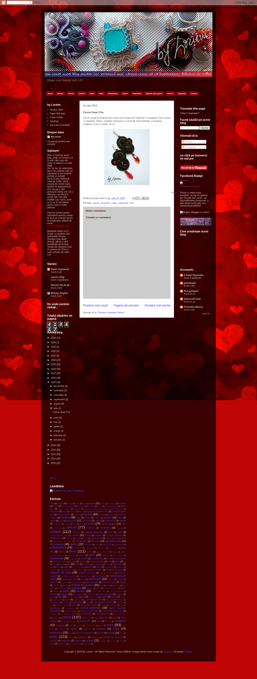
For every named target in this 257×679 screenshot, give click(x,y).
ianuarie (58, 439)
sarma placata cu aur (112, 611)
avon (65, 511)
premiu (123, 597)
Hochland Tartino (60, 562)
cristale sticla (56, 538)
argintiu (77, 509)
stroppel (62, 629)
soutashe (60, 625)
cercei (96, 203)
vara (121, 641)
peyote (64, 594)
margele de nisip (60, 572)
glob (92, 555)
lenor (58, 567)
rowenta (120, 602)
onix (108, 585)
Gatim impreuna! (60, 269)
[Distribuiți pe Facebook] (144, 198)
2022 (53, 351)
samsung (113, 605)
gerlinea (71, 555)
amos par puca (68, 506)
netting (122, 582)
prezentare (57, 600)
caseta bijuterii (108, 523)
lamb (107, 564)
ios (125, 562)
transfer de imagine (112, 637)
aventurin (54, 511)
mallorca (80, 570)
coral (119, 532)
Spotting (54, 121)
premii (114, 597)
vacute (113, 641)
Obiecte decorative (154, 94)
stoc (110, 625)
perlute (80, 591)
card (81, 524)
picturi (52, 597)
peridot (56, 591)
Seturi (125, 94)
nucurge (56, 585)
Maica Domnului (66, 570)
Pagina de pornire (126, 305)
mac (90, 567)
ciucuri (119, 528)
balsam (73, 511)
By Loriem (184, 180)
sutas (114, 203)
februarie (58, 435)
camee (122, 520)
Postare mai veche (157, 305)
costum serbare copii (58, 535)
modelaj (64, 582)
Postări (188, 141)
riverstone (77, 602)
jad (68, 564)
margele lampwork (68, 576)
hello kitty (73, 559)
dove (97, 545)
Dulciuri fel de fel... (61, 285)
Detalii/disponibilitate (190, 205)
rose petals (107, 602)
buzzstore (71, 520)
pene (123, 588)
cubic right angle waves (62, 541)
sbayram (167, 651)
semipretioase (102, 614)
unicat (89, 640)
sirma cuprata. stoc (69, 621)
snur (99, 621)
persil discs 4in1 (99, 591)
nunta (65, 585)
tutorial (78, 641)
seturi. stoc (86, 618)
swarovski (123, 203)
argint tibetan (64, 509)
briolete (97, 518)
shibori (105, 617)
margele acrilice (94, 570)
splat (71, 625)
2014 (53, 445)
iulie (56, 408)
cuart (85, 538)
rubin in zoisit (62, 605)
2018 (53, 369)
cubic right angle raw (116, 538)
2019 (53, 364)
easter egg (119, 545)
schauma (53, 614)
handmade (56, 558)
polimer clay (93, 597)
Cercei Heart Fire (61, 412)
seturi (66, 617)
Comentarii (190, 147)
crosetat (69, 538)
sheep (96, 618)
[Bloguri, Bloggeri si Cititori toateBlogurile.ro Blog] (194, 212)
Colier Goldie (56, 117)
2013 (53, 450)
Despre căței (56, 109)
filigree (62, 552)
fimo (72, 551)
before (77, 515)
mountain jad (92, 582)
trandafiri (95, 637)
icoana (83, 561)
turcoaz (53, 641)
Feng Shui (137, 94)
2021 (53, 355)
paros (98, 588)
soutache (105, 203)
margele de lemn (114, 570)
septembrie (60, 399)
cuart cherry (96, 538)
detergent (88, 545)
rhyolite (66, 602)
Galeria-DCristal (192, 299)
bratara (65, 517)
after (77, 503)
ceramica (57, 528)
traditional (82, 637)
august (57, 403)
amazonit (112, 503)
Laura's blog (57, 277)
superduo (100, 628)
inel (109, 561)
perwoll (53, 594)
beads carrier (64, 514)
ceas (123, 524)
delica (74, 544)
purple (87, 600)
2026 (53, 338)
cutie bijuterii (81, 541)
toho (132, 203)
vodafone (62, 644)
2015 (53, 382)
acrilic (60, 503)
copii (110, 532)
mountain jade (109, 582)
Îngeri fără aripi (57, 113)
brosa (120, 518)
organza (116, 585)
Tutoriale (182, 94)
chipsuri (91, 528)
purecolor (77, 600)
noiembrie (59, 390)
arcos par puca (111, 506)
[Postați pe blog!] (137, 198)
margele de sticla (107, 573)
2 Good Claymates (194, 275)
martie (57, 431)
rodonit (95, 602)
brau (78, 518)
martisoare (94, 578)
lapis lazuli (118, 564)
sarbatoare (70, 608)
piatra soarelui (105, 594)
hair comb (118, 555)
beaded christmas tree (97, 511)
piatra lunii (91, 594)
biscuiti (101, 515)
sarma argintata (90, 607)
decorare (95, 541)
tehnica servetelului (84, 633)
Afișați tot (206, 314)
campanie (57, 524)
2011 (53, 458)
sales (103, 605)
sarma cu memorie (89, 611)
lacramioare (97, 564)
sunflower (87, 629)
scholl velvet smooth (68, 614)
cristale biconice (114, 535)
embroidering (58, 547)
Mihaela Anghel (59, 293)
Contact (194, 94)
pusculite (97, 599)
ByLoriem (56, 136)
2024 (53, 342)
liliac (66, 567)
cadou (98, 520)
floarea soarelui (103, 552)
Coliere (82, 94)
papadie (89, 588)
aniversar (81, 506)
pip (83, 597)
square (79, 625)
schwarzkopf (86, 614)
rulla (74, 605)
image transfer (96, 561)
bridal (87, 518)
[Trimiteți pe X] (140, 198)
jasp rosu (86, 564)
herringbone (97, 558)
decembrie (59, 386)
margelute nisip (69, 579)
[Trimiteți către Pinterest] (147, 198)
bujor (61, 521)
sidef (114, 617)
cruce (78, 538)
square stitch (90, 625)
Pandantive (113, 94)
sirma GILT (85, 621)
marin (83, 579)
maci (98, 567)
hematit (84, 558)
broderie (107, 517)
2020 (53, 360)
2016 (53, 378)
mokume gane (76, 582)
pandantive (75, 588)
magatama (109, 567)
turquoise (65, 640)
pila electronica (73, 597)
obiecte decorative (82, 585)
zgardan (87, 644)
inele (117, 561)
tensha (100, 633)
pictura (119, 594)
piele (60, 596)
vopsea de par (75, 644)
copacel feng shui (93, 532)
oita (101, 585)
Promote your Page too (190, 186)
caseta (91, 523)
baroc (81, 511)
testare (111, 632)
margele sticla (85, 576)
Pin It (52, 478)
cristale (98, 535)
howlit (73, 561)
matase (111, 579)
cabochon (86, 520)
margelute (100, 576)
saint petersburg (89, 605)
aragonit (91, 506)
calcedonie (110, 520)
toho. (71, 637)
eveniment (89, 548)
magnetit (53, 570)
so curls (108, 621)
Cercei (71, 94)
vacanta (103, 641)
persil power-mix (116, 591)
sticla (101, 625)
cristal (88, 535)
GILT (82, 555)
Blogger (188, 651)
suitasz (73, 628)
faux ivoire (113, 548)
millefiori (120, 579)
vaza (52, 643)
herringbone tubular (116, 558)
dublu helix (106, 545)
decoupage (57, 544)
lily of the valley (78, 567)
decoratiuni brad (113, 541)
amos (55, 506)
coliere (55, 532)
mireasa (54, 582)
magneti (120, 567)
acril (52, 503)
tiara (121, 633)
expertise (101, 548)
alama (102, 503)
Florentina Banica (193, 307)
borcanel (111, 515)
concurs (76, 532)
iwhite (61, 564)
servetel (55, 618)
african (69, 503)
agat (84, 503)
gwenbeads (190, 283)
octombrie (59, 395)
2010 (53, 463)
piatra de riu (78, 594)
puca (67, 599)
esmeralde (77, 548)
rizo (88, 602)
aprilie (57, 426)
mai (56, 422)
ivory (54, 564)
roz (51, 605)
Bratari (60, 94)
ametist (122, 503)
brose (52, 520)
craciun (75, 535)
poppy (104, 597)
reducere (109, 600)
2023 (53, 346)
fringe (115, 552)
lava (51, 567)
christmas (105, 527)
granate (106, 555)
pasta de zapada (111, 588)
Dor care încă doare (60, 125)
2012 (53, 454)
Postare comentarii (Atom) (111, 312)
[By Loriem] (181, 183)
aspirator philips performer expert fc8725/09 (104, 509)
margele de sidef (86, 573)
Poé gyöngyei (191, 291)
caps (74, 524)
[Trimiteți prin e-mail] (134, 198)
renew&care (54, 602)
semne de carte (119, 614)
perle (66, 591)
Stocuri (170, 94)
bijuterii (87, 514)
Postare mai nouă (95, 305)
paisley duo (62, 588)
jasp (77, 564)
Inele (101, 94)
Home (50, 94)
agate (92, 503)
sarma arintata (71, 611)
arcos (100, 506)
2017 (53, 373)
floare (89, 552)
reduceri (120, 600)
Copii (92, 94)
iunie (56, 417)
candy (66, 524)
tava (70, 633)
